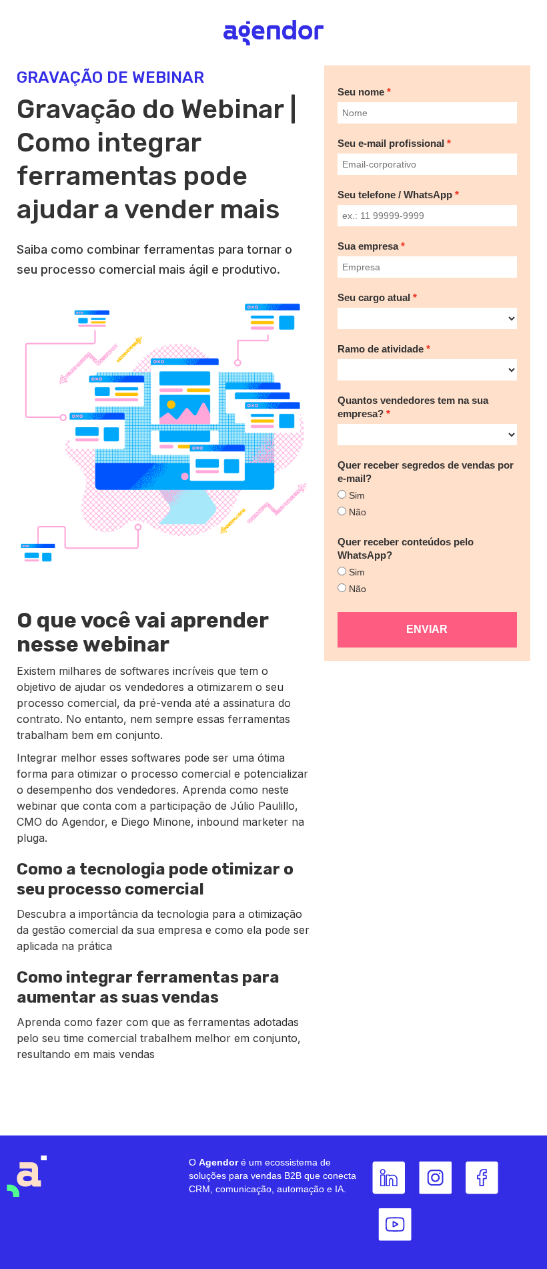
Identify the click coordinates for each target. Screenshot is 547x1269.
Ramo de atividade (381, 348)
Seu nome (361, 91)
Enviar (427, 629)
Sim (357, 495)
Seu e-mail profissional (391, 143)
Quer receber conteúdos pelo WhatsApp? (406, 548)
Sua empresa (368, 246)
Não (357, 512)
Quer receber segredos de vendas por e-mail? (426, 471)
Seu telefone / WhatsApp (395, 194)
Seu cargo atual (374, 297)
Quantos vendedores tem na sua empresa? (413, 407)
